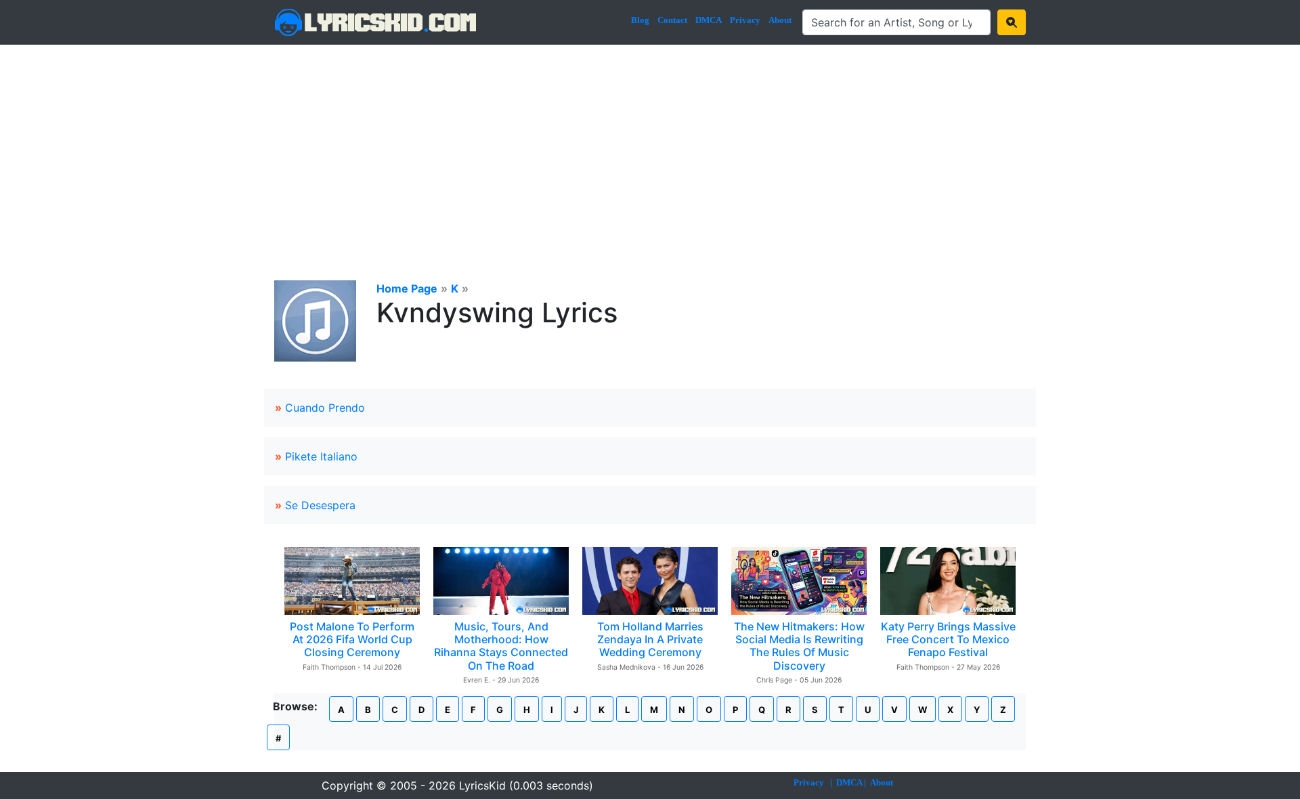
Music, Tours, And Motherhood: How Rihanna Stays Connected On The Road (501, 646)
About (780, 20)
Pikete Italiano (321, 456)
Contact (672, 20)
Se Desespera (320, 505)
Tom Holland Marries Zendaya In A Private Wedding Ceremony (650, 639)
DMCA (708, 20)
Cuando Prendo (325, 407)
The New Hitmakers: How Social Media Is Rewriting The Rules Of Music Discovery (799, 646)
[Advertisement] (650, 146)
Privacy (745, 20)
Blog (640, 20)
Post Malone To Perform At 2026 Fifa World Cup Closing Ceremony (352, 639)
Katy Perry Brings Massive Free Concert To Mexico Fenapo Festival (948, 639)
